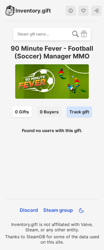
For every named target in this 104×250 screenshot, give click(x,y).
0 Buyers (49, 111)
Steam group (58, 210)
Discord (29, 210)
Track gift (79, 111)
